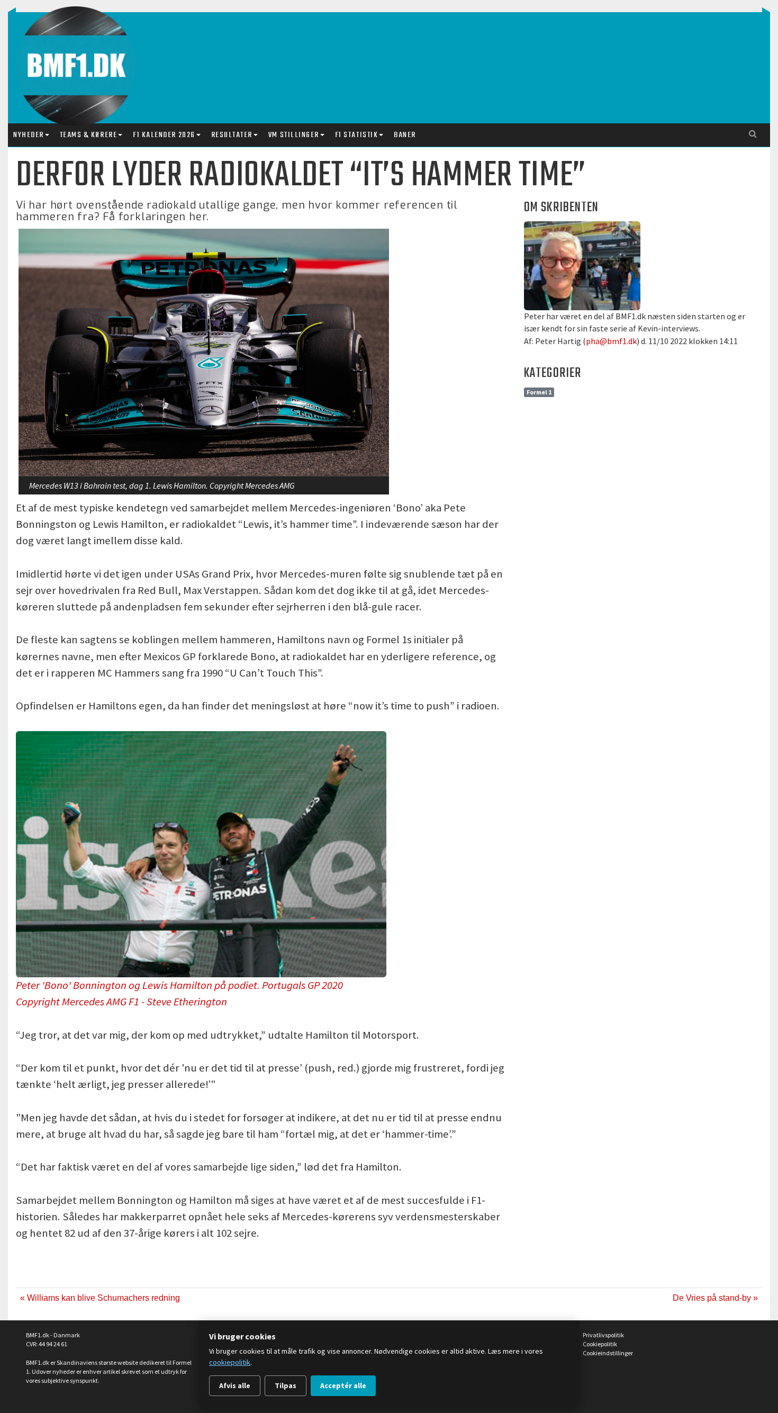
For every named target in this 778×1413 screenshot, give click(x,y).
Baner (405, 135)
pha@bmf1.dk (611, 341)
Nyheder (28, 135)
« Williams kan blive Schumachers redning (100, 1297)
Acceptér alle (343, 1385)
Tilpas (285, 1385)
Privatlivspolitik (603, 1335)
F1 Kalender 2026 (164, 135)
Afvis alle (234, 1385)
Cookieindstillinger (608, 1353)
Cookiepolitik (600, 1344)
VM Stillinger (293, 135)
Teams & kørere (88, 135)
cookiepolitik (229, 1362)
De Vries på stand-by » (715, 1297)
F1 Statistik (356, 135)
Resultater (231, 135)
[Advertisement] (391, 57)
